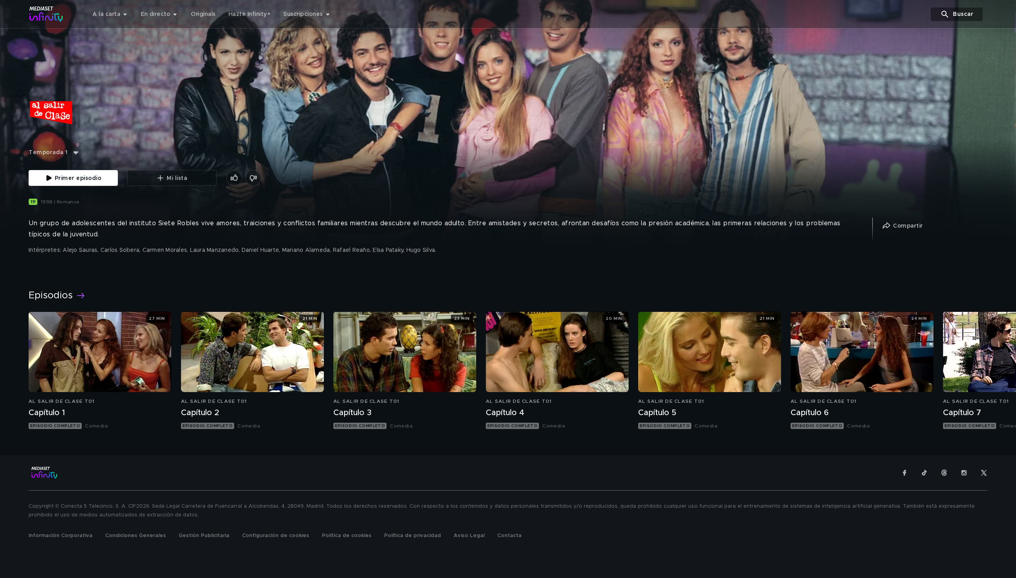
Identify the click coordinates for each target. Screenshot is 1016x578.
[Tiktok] (924, 472)
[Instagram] (964, 472)
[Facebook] (904, 472)
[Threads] (944, 472)
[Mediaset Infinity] (46, 14)
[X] (983, 472)
